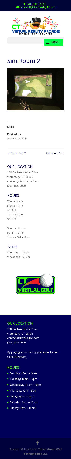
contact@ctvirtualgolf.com (23, 181)
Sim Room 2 (16, 153)
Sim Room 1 (54, 153)
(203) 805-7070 (16, 185)
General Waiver (16, 357)
